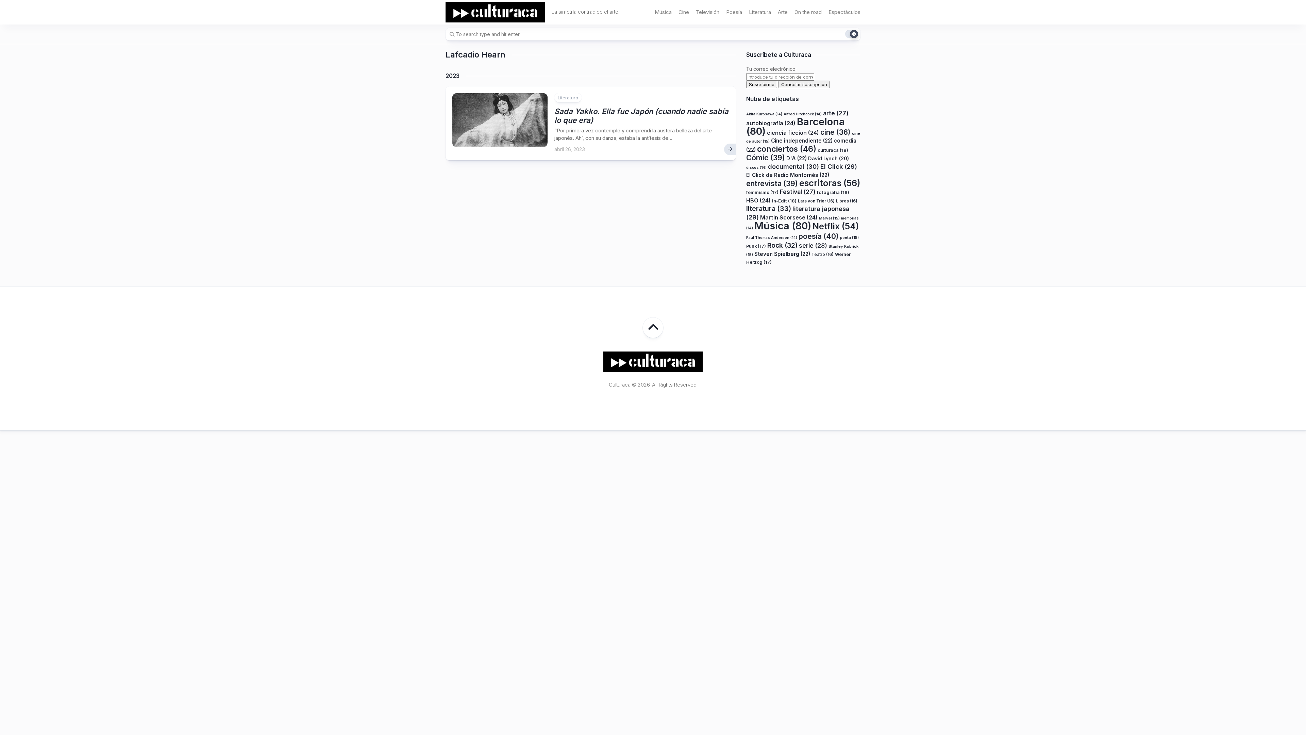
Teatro (822, 254)
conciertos (786, 149)
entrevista (772, 183)
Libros (846, 200)
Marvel (829, 218)
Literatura (760, 12)
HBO (758, 200)
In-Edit (784, 200)
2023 (452, 75)
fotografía (833, 192)
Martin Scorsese (789, 217)
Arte (783, 12)
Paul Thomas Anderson (771, 237)
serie (813, 245)
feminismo (762, 192)
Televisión (707, 12)
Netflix (836, 226)
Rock (782, 245)
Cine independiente (802, 140)
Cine (684, 12)
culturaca (833, 150)
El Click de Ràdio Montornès (787, 175)
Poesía (734, 12)
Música (663, 12)
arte (836, 113)
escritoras (829, 183)
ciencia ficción (793, 132)
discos (756, 167)
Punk (756, 246)
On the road (808, 12)
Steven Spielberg (782, 254)
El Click (838, 166)
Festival (798, 191)
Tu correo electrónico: (771, 69)
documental (793, 166)
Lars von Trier (816, 200)
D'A (796, 158)
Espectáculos (844, 12)
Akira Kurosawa (764, 114)
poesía (819, 236)
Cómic (765, 157)
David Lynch (828, 158)
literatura (768, 209)
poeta (849, 237)
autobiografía (771, 123)
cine (835, 132)
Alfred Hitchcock (803, 114)
